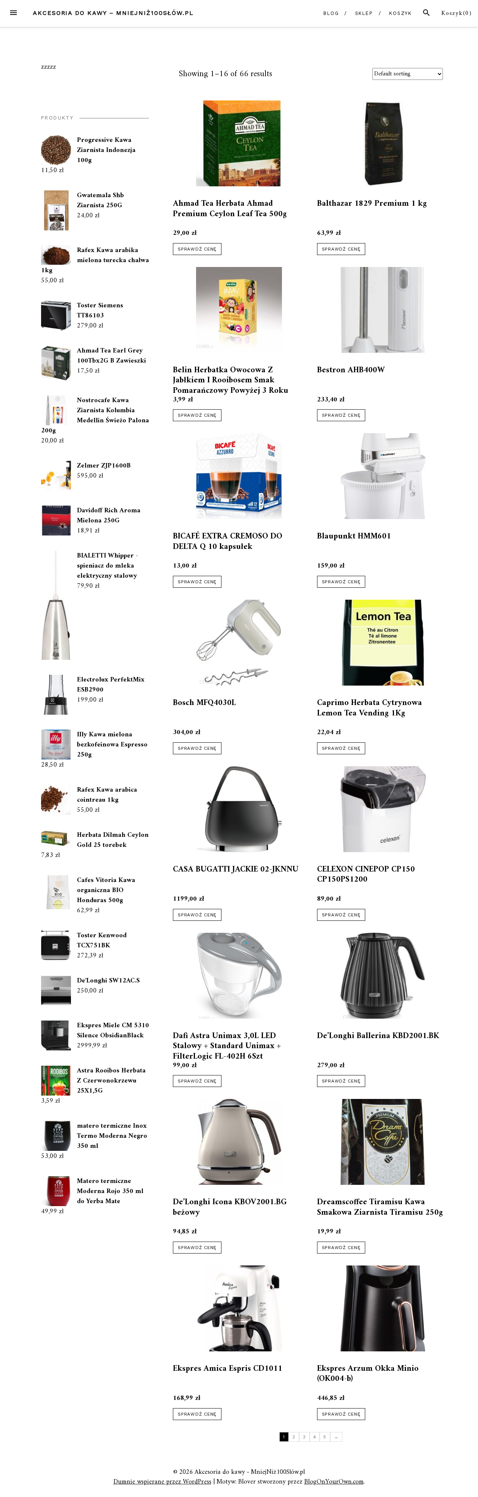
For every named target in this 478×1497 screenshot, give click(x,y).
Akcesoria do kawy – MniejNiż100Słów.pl (113, 12)
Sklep (364, 13)
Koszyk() (456, 13)
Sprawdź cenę (197, 249)
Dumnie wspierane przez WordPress (162, 1482)
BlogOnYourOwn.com (334, 1482)
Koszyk (400, 13)
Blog (331, 13)
